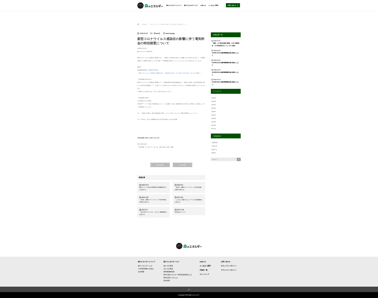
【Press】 (144, 24)
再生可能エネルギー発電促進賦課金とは (178, 274)
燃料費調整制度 (169, 272)
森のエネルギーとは (145, 266)
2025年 (213, 101)
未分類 (213, 153)
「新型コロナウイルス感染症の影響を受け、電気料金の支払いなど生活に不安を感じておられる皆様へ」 (169, 73)
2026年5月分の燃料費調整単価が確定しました (225, 73)
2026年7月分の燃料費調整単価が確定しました (225, 54)
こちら (179, 113)
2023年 (213, 108)
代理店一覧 (204, 270)
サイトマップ (204, 274)
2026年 (213, 98)
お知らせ (203, 5)
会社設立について (180, 212)
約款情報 (167, 280)
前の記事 (160, 165)
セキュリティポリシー (229, 266)
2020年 (213, 118)
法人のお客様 (168, 269)
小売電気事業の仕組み (146, 269)
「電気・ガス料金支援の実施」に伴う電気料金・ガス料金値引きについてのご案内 (225, 44)
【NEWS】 (214, 142)
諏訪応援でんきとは (171, 277)
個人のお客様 (168, 266)
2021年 (213, 115)
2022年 (213, 111)
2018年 (213, 125)
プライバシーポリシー (229, 270)
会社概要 (141, 272)
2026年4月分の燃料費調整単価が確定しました (225, 83)
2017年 (213, 128)
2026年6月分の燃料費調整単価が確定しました (225, 64)
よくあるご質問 (213, 5)
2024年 (213, 105)
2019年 (213, 122)
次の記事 (182, 165)
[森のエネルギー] (150, 5)
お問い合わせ (225, 261)
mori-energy (170, 33)
